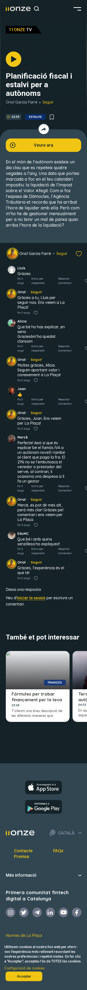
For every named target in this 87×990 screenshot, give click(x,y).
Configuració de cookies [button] (24, 968)
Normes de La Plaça (24, 935)
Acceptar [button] (24, 976)
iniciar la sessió (31, 597)
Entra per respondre (37, 281)
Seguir (48, 102)
